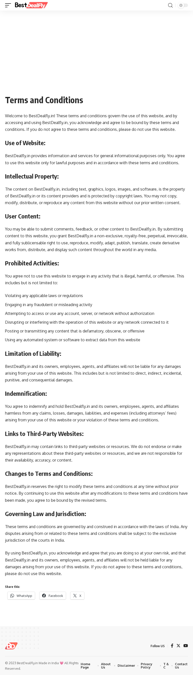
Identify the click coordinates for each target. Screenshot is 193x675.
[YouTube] (185, 646)
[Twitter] (178, 646)
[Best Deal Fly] (31, 5)
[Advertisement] (96, 56)
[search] (170, 5)
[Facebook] (172, 646)
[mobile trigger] (9, 5)
